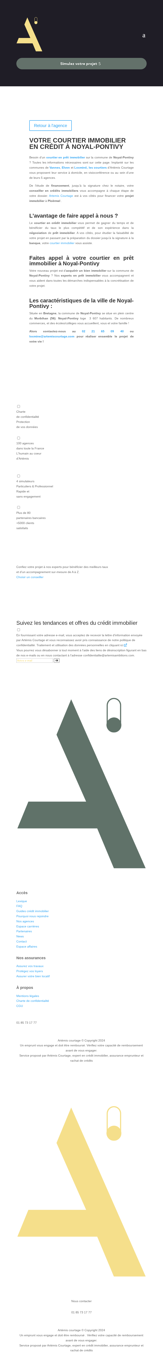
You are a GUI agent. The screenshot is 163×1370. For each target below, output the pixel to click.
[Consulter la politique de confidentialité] (125, 645)
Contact (21, 941)
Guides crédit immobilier (32, 911)
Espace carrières (27, 926)
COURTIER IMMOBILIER (89, 140)
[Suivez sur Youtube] (94, 879)
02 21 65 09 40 (103, 331)
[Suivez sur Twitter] (85, 879)
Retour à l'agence (50, 125)
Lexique (21, 901)
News (20, 936)
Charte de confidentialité (32, 1000)
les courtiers (98, 167)
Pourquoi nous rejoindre (32, 916)
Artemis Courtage (61, 195)
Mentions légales (27, 996)
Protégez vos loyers (29, 971)
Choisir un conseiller (30, 577)
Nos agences (25, 921)
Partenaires (24, 931)
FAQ (19, 906)
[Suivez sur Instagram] (77, 879)
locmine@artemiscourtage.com (51, 336)
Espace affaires (26, 946)
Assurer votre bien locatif (33, 976)
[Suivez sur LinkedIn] (68, 879)
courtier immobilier (62, 243)
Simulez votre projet (78, 63)
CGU (19, 1006)
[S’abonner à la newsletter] (57, 660)
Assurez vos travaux (30, 966)
